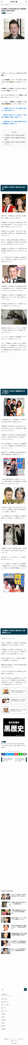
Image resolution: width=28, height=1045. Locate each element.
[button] (3, 754)
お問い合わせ (20, 1039)
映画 (17, 743)
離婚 (15, 745)
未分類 (4, 1020)
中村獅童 (4, 743)
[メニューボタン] (1, 1)
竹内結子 (6, 745)
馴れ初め (23, 745)
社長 (4, 1026)
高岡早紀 (3, 747)
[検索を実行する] (25, 989)
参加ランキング (14, 1040)
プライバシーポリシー (13, 1039)
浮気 (2, 745)
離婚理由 (19, 745)
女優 (11, 743)
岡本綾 (14, 743)
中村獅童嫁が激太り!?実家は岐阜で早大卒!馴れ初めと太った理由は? (17, 701)
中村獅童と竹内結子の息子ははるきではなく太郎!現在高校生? (18, 691)
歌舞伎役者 (21, 743)
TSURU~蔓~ (14, 1)
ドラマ (4, 1008)
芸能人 (4, 13)
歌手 (4, 1023)
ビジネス (5, 1011)
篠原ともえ (11, 745)
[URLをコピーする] (25, 754)
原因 (8, 743)
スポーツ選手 (6, 1005)
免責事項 (6, 1039)
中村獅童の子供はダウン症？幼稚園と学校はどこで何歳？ (18, 710)
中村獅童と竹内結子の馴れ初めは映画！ (15, 135)
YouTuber (5, 999)
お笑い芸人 (5, 1002)
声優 (4, 1014)
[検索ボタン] (26, 1)
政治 (4, 1017)
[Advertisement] (14, 56)
